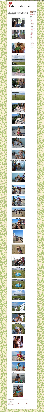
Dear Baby (32, 44)
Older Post (27, 403)
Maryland (32, 29)
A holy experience (32, 43)
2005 (31, 39)
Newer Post (9, 403)
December (32, 23)
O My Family (32, 42)
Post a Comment (10, 402)
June (31, 27)
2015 (31, 21)
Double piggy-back (32, 28)
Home (18, 403)
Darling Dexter (32, 47)
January (32, 33)
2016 (31, 20)
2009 (31, 36)
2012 (31, 34)
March (31, 32)
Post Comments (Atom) (12, 404)
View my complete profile (32, 14)
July (31, 26)
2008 (31, 37)
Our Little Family (32, 45)
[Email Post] (13, 399)
